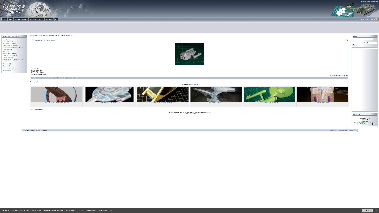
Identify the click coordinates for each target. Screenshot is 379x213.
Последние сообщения (21, 19)
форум (10, 19)
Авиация (5, 39)
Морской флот (7, 57)
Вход (56, 19)
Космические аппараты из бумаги (46, 78)
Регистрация (49, 19)
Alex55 (369, 122)
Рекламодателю (332, 130)
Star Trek (35, 82)
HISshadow (357, 122)
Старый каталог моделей (37, 19)
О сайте (352, 130)
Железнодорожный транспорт (11, 47)
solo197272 (364, 122)
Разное (5, 66)
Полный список (368, 124)
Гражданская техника (9, 45)
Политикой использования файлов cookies (99, 210)
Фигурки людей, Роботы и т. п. (11, 68)
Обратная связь (343, 130)
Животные (6, 49)
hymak (75, 78)
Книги (4, 51)
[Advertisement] (189, 27)
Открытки (5, 64)
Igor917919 (360, 124)
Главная (4, 19)
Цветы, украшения (8, 70)
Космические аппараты (9, 53)
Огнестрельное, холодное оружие (12, 59)
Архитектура (6, 41)
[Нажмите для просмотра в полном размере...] (189, 64)
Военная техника (8, 43)
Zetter (373, 122)
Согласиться (367, 210)
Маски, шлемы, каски (9, 55)
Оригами (5, 62)
